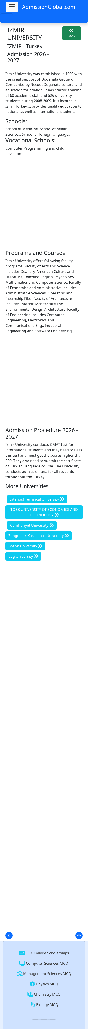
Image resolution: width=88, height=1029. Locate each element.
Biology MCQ (46, 1004)
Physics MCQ (46, 984)
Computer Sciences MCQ (46, 963)
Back (71, 36)
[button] (12, 7)
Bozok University (23, 546)
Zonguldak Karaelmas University (36, 535)
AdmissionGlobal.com (48, 6)
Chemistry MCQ (47, 994)
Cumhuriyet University (29, 525)
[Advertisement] (44, 204)
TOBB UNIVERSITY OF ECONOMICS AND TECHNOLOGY (44, 512)
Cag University (21, 556)
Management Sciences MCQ (46, 973)
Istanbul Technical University (35, 499)
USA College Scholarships (47, 952)
